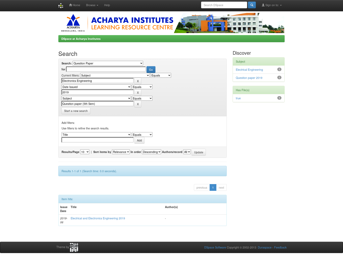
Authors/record (172, 152)
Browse (91, 5)
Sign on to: (272, 5)
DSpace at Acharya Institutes (81, 39)
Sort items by (102, 152)
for (63, 69)
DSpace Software (215, 247)
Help (107, 5)
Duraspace (265, 247)
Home (76, 5)
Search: (67, 63)
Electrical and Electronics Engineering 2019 (98, 218)
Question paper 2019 (249, 78)
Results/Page (70, 152)
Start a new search (76, 111)
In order (136, 152)
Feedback (280, 247)
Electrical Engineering (249, 70)
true (238, 98)
